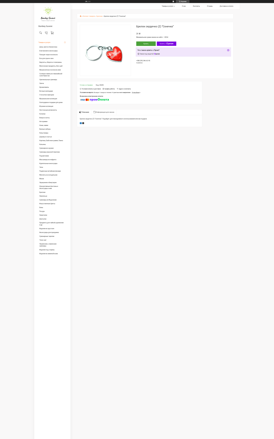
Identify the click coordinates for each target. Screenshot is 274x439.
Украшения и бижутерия (48, 182)
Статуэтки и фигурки (46, 95)
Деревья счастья (45, 137)
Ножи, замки (43, 125)
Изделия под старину (46, 250)
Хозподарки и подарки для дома (51, 102)
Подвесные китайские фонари (50, 171)
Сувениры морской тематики (49, 152)
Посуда (42, 211)
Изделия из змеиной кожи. (48, 253)
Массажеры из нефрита (47, 159)
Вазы (41, 207)
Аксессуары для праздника (49, 232)
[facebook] (81, 123)
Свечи (41, 83)
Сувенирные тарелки (46, 236)
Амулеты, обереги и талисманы (50, 62)
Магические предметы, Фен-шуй (50, 66)
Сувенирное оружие (46, 148)
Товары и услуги (44, 42)
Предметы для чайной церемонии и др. (51, 224)
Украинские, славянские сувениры (48, 245)
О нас (184, 6)
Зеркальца (43, 196)
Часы (41, 167)
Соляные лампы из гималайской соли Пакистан (50, 75)
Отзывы (210, 6)
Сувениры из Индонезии (48, 200)
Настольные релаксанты (48, 110)
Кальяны (42, 144)
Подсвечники (44, 156)
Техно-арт (42, 240)
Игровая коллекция (46, 106)
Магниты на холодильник (48, 175)
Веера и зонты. (44, 118)
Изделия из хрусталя (46, 228)
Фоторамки (43, 121)
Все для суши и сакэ (46, 58)
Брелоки (42, 192)
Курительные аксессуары (48, 163)
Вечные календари (46, 91)
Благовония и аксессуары (48, 51)
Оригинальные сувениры (48, 79)
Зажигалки (43, 215)
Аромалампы (44, 87)
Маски (41, 178)
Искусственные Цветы (47, 203)
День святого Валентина (48, 47)
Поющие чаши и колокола (48, 54)
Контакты (196, 6)
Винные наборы (45, 129)
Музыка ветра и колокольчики (50, 70)
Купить (146, 44)
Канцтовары (43, 133)
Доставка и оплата (226, 6)
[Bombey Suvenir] (52, 14)
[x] (83, 123)
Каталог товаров (89, 16)
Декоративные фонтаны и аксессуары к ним (48, 187)
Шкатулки (42, 219)
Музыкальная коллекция (48, 98)
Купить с (163, 44)
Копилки (42, 114)
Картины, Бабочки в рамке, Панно (51, 140)
